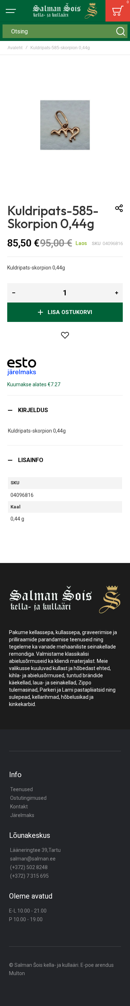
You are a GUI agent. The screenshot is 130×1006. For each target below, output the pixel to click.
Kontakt (19, 806)
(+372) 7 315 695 (29, 876)
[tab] (65, 410)
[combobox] (65, 31)
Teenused (21, 789)
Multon (17, 973)
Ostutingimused (28, 798)
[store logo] (65, 10)
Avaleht (15, 47)
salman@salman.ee (33, 859)
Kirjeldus (33, 410)
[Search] (120, 31)
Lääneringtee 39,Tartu (35, 850)
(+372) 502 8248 (29, 867)
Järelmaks (22, 815)
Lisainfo (30, 460)
